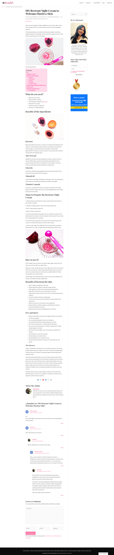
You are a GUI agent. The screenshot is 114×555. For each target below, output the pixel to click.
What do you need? (31, 74)
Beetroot (31, 77)
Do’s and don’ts (32, 90)
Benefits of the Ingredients (33, 75)
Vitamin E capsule (32, 83)
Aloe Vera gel (32, 78)
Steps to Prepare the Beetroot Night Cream (36, 85)
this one (45, 101)
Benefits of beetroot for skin (33, 88)
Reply (62, 423)
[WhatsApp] (48, 379)
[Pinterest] (43, 379)
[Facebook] (38, 379)
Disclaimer (59, 553)
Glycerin (31, 80)
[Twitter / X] (51, 379)
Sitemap (63, 553)
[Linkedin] (45, 379)
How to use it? (30, 87)
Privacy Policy (69, 553)
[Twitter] (40, 379)
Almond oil (31, 82)
